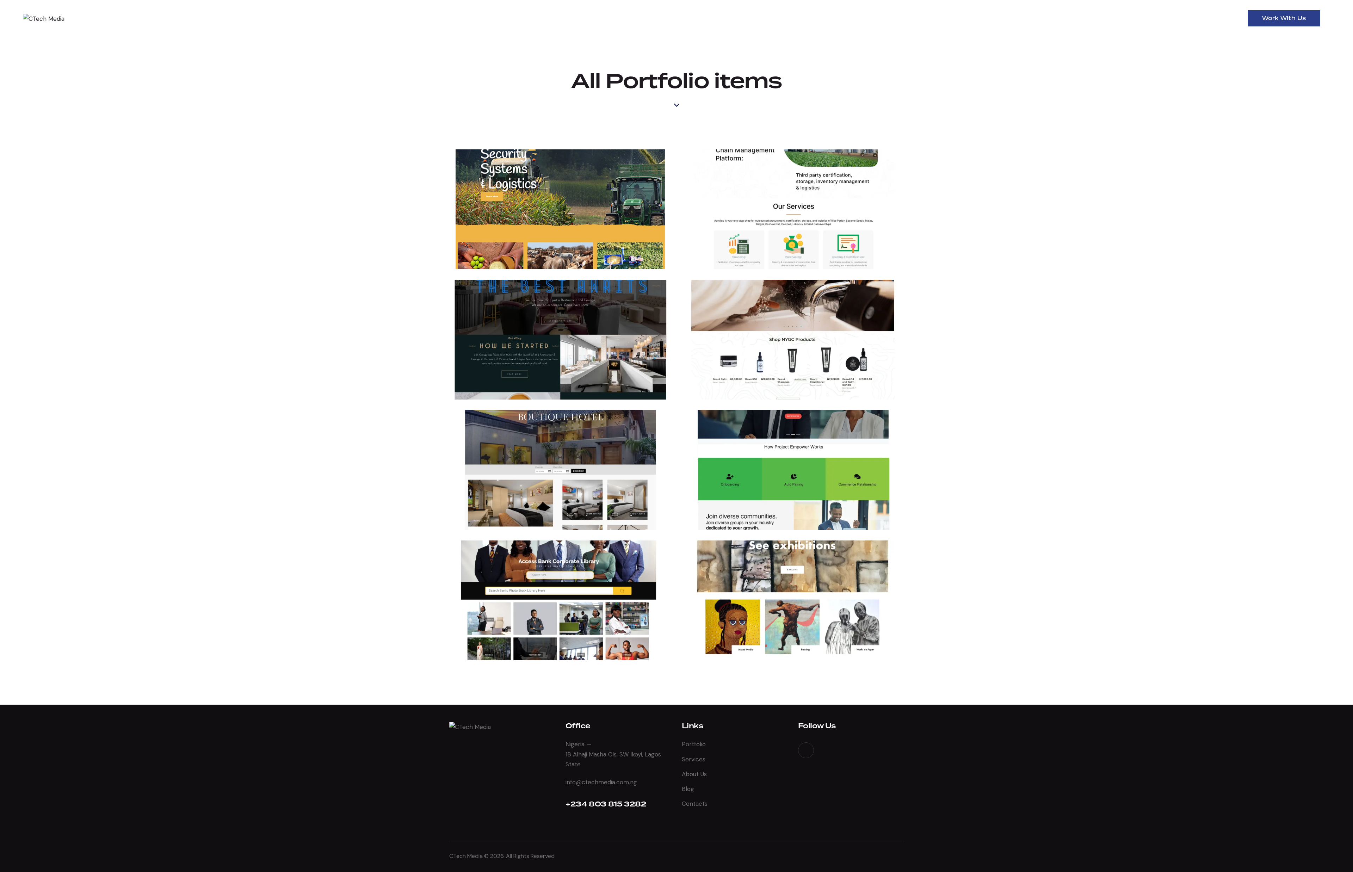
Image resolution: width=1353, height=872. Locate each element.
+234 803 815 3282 (606, 804)
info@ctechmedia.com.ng (601, 782)
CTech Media (466, 856)
